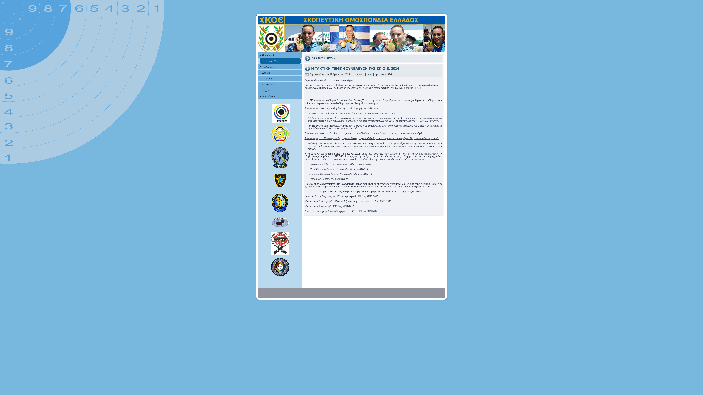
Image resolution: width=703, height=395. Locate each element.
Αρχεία (266, 90)
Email (370, 74)
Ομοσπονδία (268, 55)
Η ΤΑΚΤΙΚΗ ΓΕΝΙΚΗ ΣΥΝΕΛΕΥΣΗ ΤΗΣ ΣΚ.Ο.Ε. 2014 (355, 69)
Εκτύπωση (357, 74)
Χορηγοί (266, 72)
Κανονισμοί (268, 84)
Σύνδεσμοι (267, 78)
